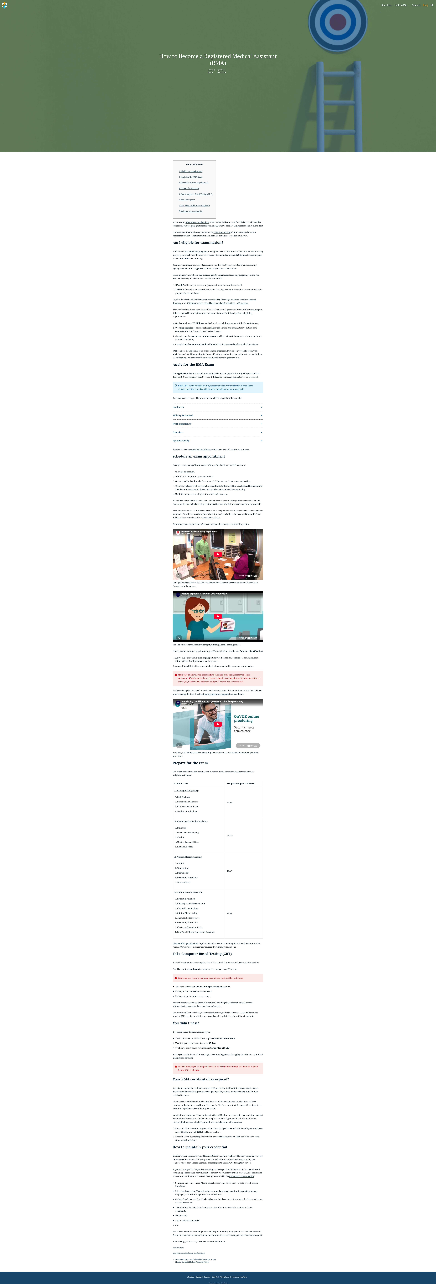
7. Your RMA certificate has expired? (194, 205)
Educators (178, 432)
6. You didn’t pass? (187, 199)
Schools (416, 5)
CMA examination (222, 232)
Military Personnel (183, 415)
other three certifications (197, 222)
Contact (198, 1277)
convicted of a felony (199, 449)
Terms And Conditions (239, 1277)
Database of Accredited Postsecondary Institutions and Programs (218, 303)
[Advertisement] (218, 92)
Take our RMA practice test (185, 943)
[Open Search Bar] (432, 5)
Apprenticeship (181, 440)
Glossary (207, 1277)
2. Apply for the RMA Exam (190, 177)
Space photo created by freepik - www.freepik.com (189, 1253)
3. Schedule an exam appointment (193, 182)
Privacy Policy (224, 1277)
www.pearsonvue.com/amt (216, 694)
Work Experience (182, 423)
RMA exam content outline (241, 1176)
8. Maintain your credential (190, 211)
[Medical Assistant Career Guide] (5, 5)
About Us (190, 1277)
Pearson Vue (206, 517)
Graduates (178, 407)
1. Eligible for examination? (190, 171)
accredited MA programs (196, 251)
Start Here (387, 5)
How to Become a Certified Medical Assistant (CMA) (195, 1259)
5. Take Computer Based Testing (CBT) (195, 194)
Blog (425, 5)
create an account (186, 471)
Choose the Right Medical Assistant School (192, 1262)
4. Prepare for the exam (189, 188)
